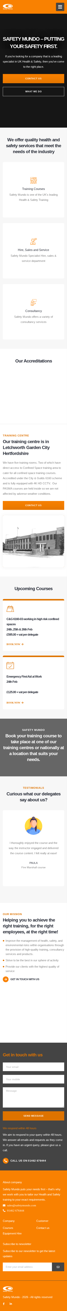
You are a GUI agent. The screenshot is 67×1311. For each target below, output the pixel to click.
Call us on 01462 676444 (28, 1160)
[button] (60, 7)
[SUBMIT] (58, 1267)
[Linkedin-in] (10, 1303)
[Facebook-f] (3, 1303)
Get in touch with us (24, 979)
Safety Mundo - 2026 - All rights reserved (27, 1297)
